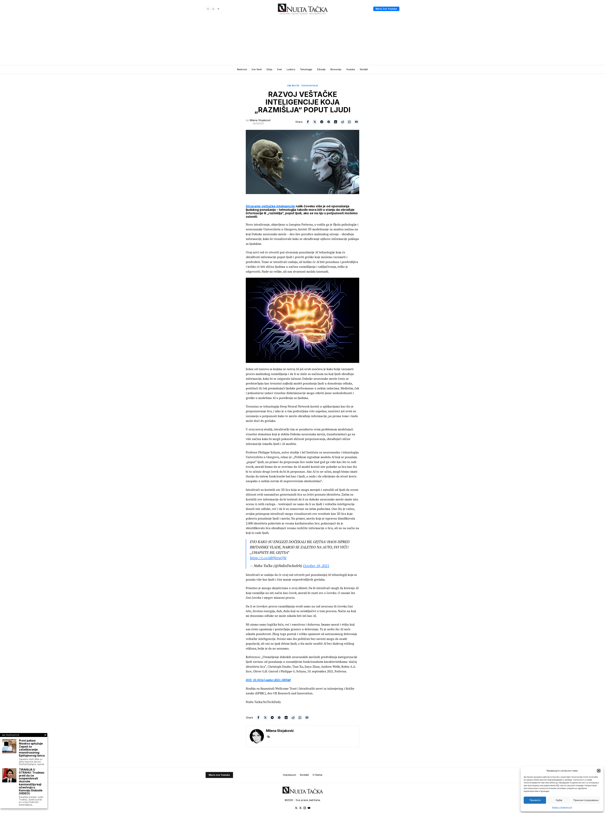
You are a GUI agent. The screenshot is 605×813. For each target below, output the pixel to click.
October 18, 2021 (316, 565)
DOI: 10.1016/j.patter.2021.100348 (268, 680)
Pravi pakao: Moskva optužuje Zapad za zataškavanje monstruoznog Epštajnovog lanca (32, 748)
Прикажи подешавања (586, 800)
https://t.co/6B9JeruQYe (268, 557)
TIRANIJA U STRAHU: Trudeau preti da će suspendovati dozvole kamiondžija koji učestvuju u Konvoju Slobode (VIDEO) (31, 781)
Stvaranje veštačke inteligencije (270, 206)
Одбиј (559, 800)
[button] (598, 770)
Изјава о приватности (562, 807)
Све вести (293, 85)
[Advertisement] (302, 41)
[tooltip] (308, 122)
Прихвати (535, 800)
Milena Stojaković (260, 120)
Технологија (309, 85)
